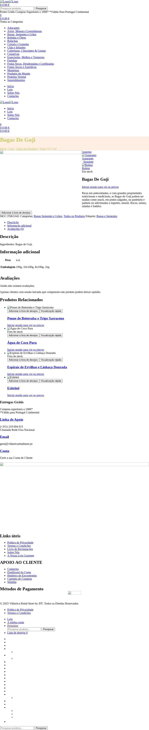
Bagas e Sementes (106, 216)
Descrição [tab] (13, 222)
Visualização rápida (51, 311)
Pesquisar (41, 8)
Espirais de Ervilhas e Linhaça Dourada (37, 367)
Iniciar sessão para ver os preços (100, 186)
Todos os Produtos (26, 148)
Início (3, 148)
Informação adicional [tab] (19, 225)
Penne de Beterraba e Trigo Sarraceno (35, 318)
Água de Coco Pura (22, 343)
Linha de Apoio (11, 419)
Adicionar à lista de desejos (16, 212)
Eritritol (13, 388)
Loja (11, 148)
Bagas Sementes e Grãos (48, 216)
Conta (4, 451)
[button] (9, 721)
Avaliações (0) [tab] (15, 228)
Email (4, 437)
